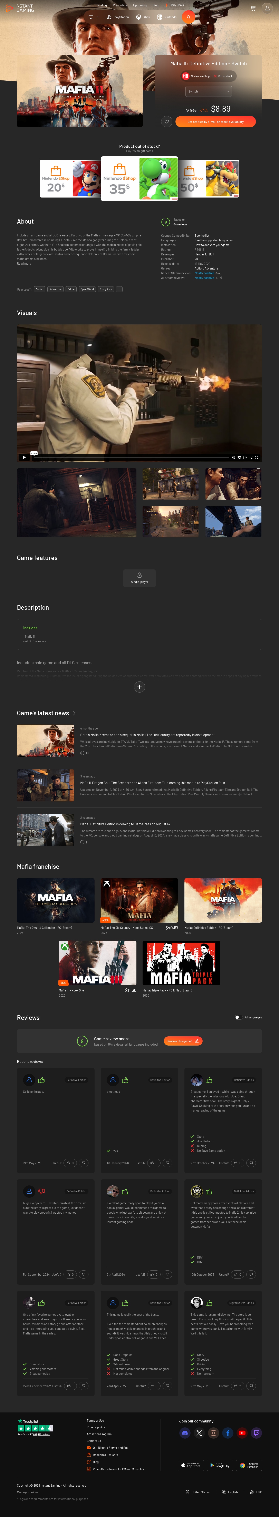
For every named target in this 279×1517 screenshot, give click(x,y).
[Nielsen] (113, 1191)
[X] (199, 1433)
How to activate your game (212, 245)
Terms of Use (95, 1420)
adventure (55, 289)
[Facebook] (227, 1433)
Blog (155, 5)
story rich (106, 289)
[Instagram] (213, 1433)
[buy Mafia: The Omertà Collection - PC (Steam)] (56, 900)
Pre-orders (120, 5)
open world (87, 289)
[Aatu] (197, 1303)
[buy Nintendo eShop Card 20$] (73, 179)
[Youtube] (242, 1433)
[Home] (20, 8)
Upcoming (140, 5)
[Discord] (185, 1433)
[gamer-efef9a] (29, 1191)
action (39, 289)
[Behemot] (29, 1303)
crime (71, 289)
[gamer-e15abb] (113, 1303)
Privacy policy (96, 1427)
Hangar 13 (201, 254)
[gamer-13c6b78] (113, 1080)
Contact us (94, 1440)
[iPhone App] (191, 1465)
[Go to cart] (253, 8)
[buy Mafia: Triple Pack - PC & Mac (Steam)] (181, 963)
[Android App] (220, 1465)
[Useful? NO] (83, 1163)
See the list (202, 235)
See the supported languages (214, 240)
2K (196, 259)
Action (199, 268)
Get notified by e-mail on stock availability (216, 122)
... (119, 289)
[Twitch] (256, 1433)
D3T (211, 254)
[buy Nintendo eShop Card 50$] (206, 179)
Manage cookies (27, 1492)
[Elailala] (197, 1080)
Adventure (211, 268)
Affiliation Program (99, 1434)
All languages (253, 1017)
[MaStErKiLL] (197, 1191)
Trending (101, 5)
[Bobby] (29, 1080)
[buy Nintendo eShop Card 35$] (139, 178)
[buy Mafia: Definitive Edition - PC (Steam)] (223, 900)
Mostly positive (205, 273)
